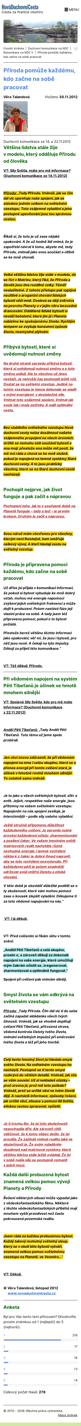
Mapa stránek (68, 1415)
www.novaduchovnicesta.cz (32, 1293)
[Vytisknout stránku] (76, 48)
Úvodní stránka (13, 48)
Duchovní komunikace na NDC (48, 48)
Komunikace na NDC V (18, 52)
